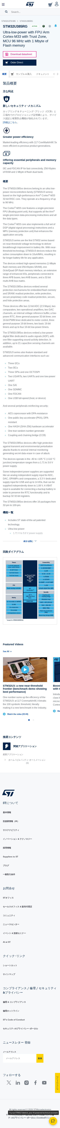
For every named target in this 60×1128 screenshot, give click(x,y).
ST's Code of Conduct (14, 1020)
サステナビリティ (11, 830)
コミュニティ (9, 915)
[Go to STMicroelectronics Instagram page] (26, 1083)
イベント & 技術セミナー (14, 933)
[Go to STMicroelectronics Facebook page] (35, 1083)
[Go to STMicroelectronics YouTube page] (44, 1083)
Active (34, 26)
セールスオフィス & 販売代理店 (17, 906)
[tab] (4, 74)
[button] (3, 4)
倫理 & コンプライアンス (14, 1002)
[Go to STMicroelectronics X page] (9, 1083)
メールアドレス (9, 1052)
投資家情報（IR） (11, 821)
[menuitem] (25, 761)
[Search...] (6, 12)
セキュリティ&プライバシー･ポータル (20, 1028)
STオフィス (8, 898)
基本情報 (7, 812)
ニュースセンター (11, 924)
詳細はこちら (10, 122)
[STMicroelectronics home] (30, 4)
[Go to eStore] (50, 4)
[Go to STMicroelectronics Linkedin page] (18, 1083)
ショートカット (10, 965)
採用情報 (7, 848)
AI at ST (7, 942)
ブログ (6, 865)
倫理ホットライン (11, 1011)
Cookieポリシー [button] (44, 1118)
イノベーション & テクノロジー (17, 839)
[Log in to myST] (57, 4)
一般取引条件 (9, 874)
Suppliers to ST (10, 856)
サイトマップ (9, 974)
